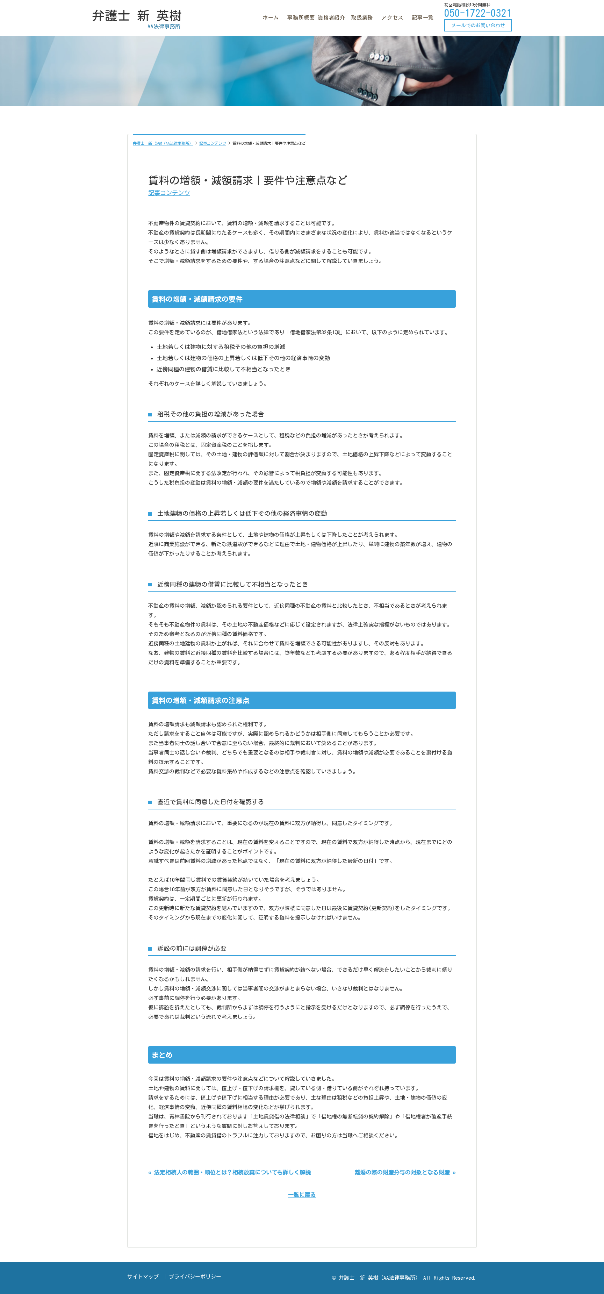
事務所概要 (301, 17)
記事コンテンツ (169, 193)
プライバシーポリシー (195, 1276)
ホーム (271, 17)
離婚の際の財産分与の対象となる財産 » (405, 1172)
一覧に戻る (302, 1195)
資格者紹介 (331, 17)
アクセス (392, 17)
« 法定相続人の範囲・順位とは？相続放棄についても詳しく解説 (229, 1172)
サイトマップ (143, 1276)
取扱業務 (362, 17)
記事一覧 (423, 17)
